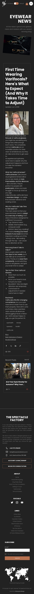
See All (26, 360)
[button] (31, 4)
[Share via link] (20, 346)
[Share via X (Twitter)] (11, 346)
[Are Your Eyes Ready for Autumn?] (17, 370)
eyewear (9, 326)
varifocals (10, 330)
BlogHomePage (10, 340)
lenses (19, 323)
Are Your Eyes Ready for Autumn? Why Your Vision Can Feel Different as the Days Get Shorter (17, 383)
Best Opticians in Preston (13, 337)
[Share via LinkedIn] (15, 346)
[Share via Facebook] (6, 346)
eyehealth (10, 323)
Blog (6, 334)
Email (7, 547)
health (18, 326)
